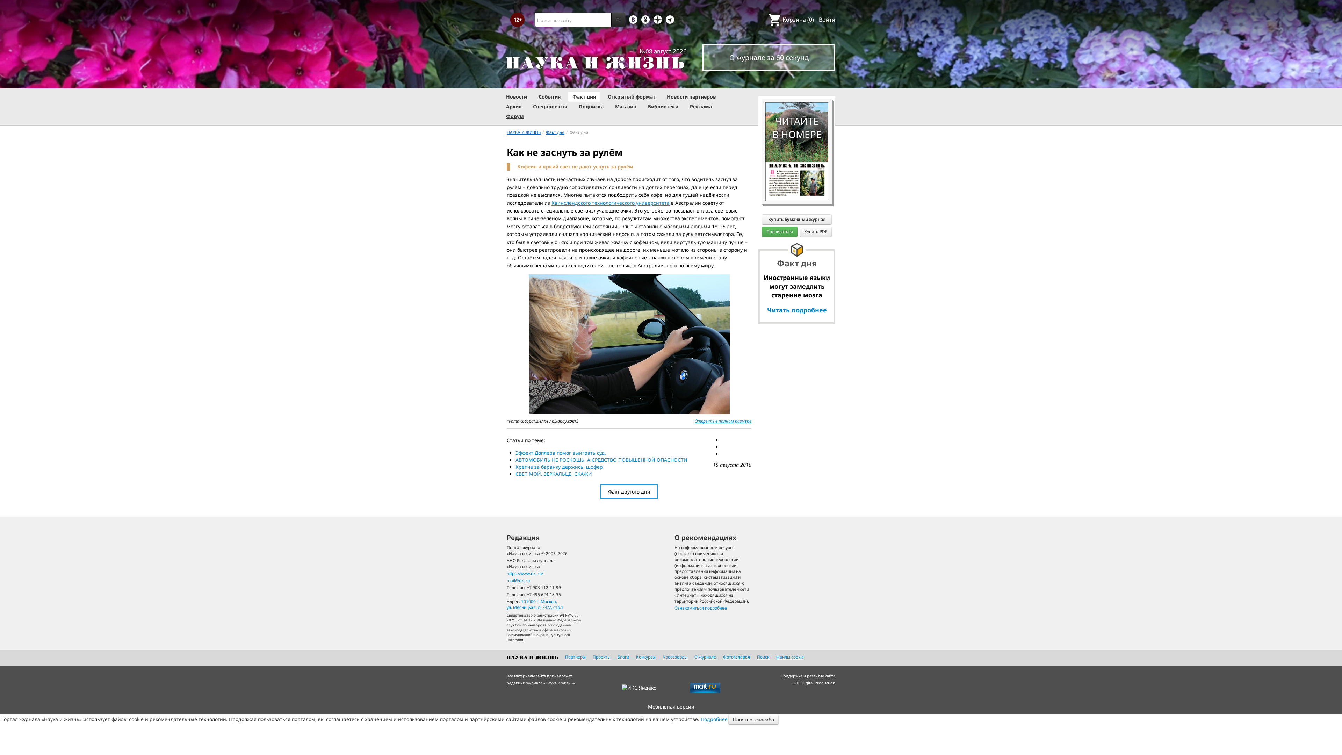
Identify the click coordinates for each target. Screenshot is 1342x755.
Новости (516, 96)
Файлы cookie (790, 657)
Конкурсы (646, 657)
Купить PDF (815, 232)
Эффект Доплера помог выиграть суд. (560, 453)
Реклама (701, 106)
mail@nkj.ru (518, 580)
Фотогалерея (736, 657)
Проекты (602, 657)
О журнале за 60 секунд (769, 57)
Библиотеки (663, 106)
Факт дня (584, 96)
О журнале (705, 657)
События (550, 96)
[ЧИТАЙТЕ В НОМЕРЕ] (797, 82)
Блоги (623, 657)
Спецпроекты (550, 106)
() (798, 19)
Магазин (625, 106)
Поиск (763, 657)
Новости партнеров (691, 96)
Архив (513, 106)
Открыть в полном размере (723, 421)
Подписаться (779, 232)
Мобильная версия (671, 706)
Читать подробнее (797, 310)
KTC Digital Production (814, 682)
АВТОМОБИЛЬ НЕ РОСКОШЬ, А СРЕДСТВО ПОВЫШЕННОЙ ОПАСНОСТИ (601, 459)
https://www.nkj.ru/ (525, 573)
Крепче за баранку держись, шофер (559, 466)
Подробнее (714, 719)
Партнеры (575, 657)
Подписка (591, 106)
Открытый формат (631, 96)
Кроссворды (675, 657)
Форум (515, 116)
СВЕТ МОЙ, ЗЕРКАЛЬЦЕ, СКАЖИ (553, 473)
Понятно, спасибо (753, 719)
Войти (827, 19)
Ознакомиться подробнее (700, 608)
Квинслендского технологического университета (610, 203)
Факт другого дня (629, 491)
